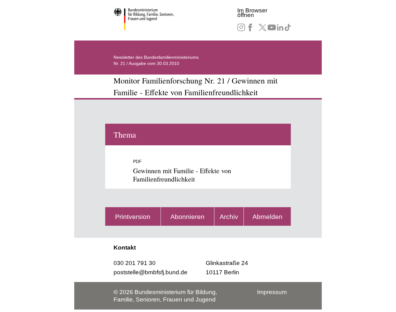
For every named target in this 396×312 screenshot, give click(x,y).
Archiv (229, 216)
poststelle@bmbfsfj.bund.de (150, 272)
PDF (137, 161)
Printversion (132, 216)
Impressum (272, 292)
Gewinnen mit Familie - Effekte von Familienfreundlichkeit (182, 174)
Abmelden (267, 216)
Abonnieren (187, 216)
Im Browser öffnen (252, 12)
